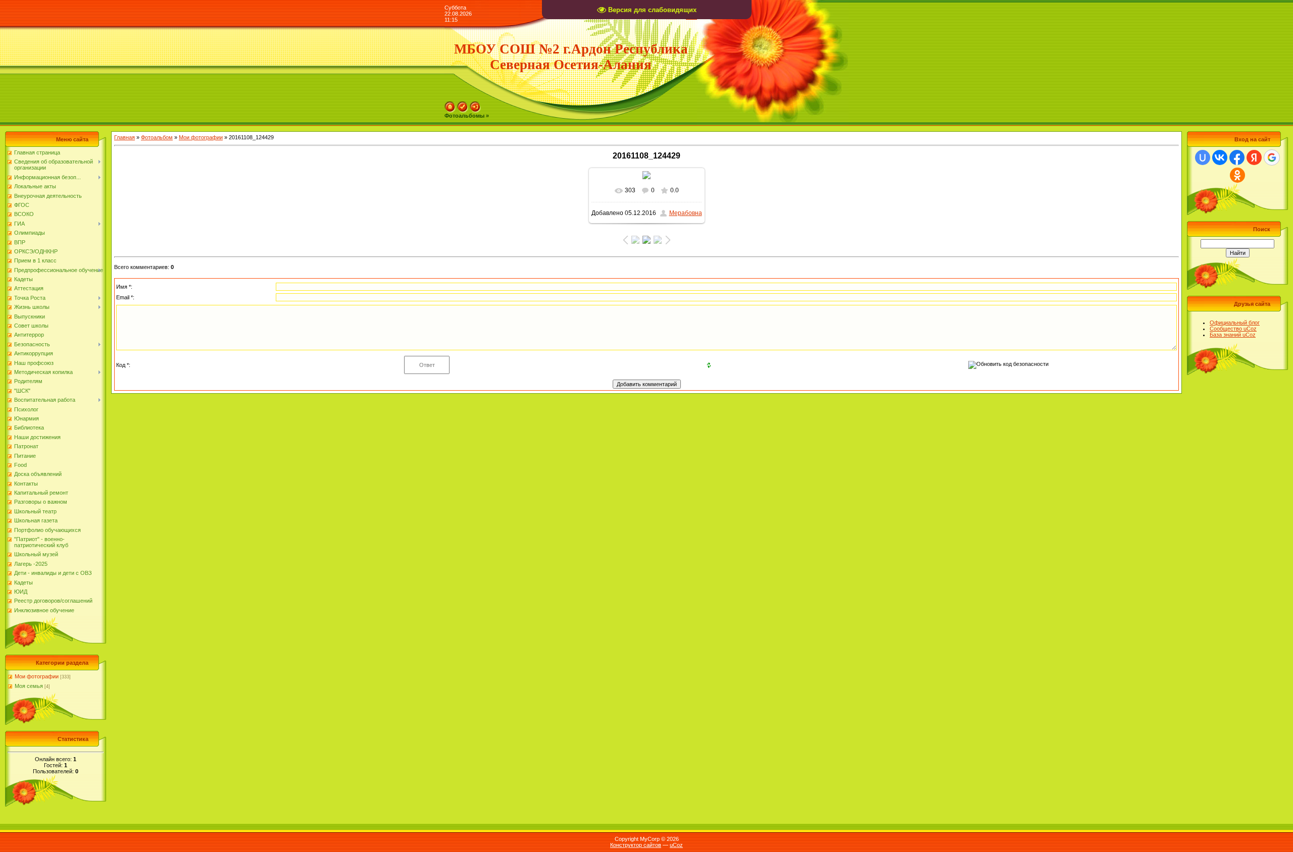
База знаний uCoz (1233, 335)
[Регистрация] (462, 104)
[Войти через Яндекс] (1254, 157)
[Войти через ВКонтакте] (1219, 157)
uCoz (676, 845)
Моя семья (29, 686)
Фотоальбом (157, 137)
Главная (124, 137)
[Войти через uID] (1202, 157)
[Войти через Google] (1272, 157)
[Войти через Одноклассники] (1237, 175)
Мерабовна (685, 213)
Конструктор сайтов (635, 845)
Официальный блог (1235, 323)
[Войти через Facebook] (1237, 157)
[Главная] (450, 104)
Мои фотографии (37, 676)
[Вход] (475, 104)
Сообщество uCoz (1233, 329)
